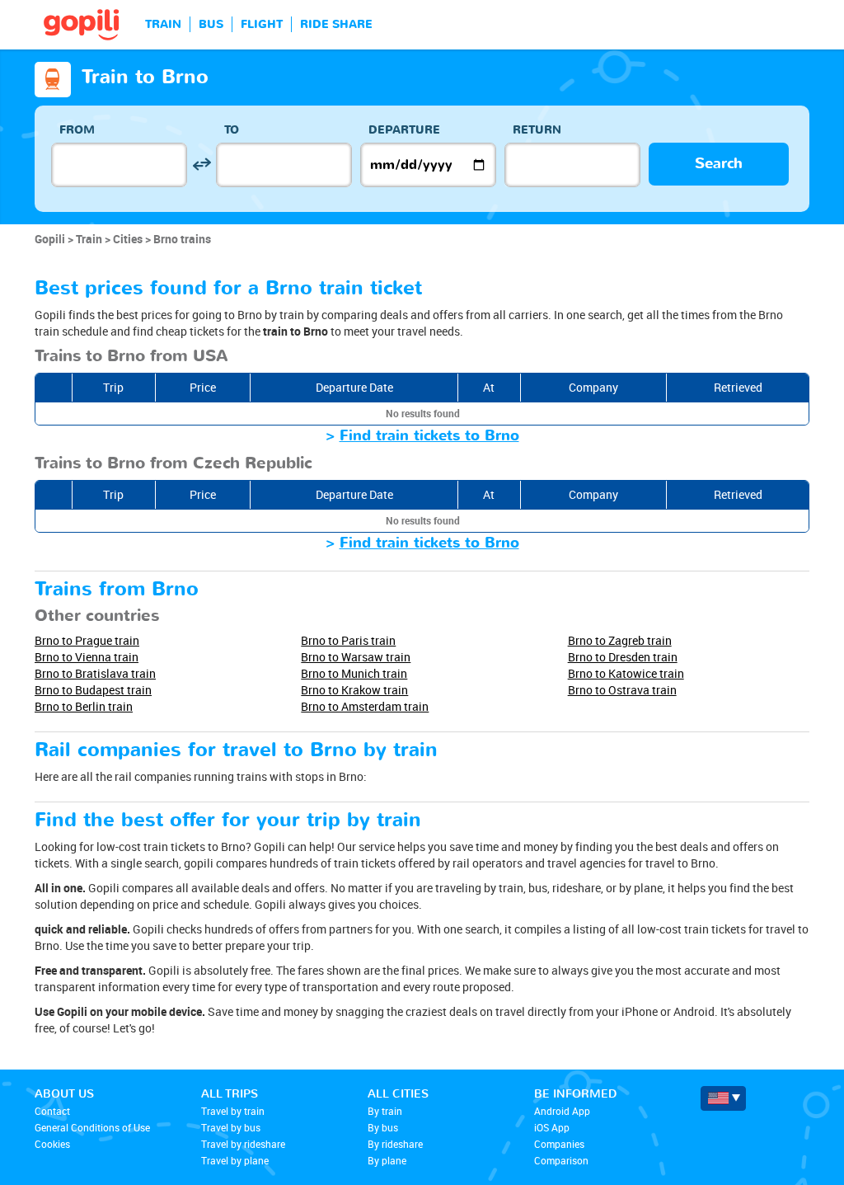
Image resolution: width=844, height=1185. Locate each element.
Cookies (52, 1143)
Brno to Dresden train (623, 657)
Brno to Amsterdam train (365, 706)
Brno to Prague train (87, 640)
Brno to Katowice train (626, 673)
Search (719, 163)
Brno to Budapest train (93, 690)
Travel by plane (235, 1160)
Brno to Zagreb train (620, 640)
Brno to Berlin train (84, 706)
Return (537, 130)
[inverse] (201, 164)
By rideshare (395, 1143)
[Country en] (723, 1098)
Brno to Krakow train (354, 690)
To (231, 130)
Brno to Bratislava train (95, 673)
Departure (404, 130)
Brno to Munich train (354, 673)
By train (385, 1110)
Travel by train (233, 1110)
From (77, 130)
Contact (52, 1110)
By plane (387, 1160)
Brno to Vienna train (86, 657)
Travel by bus (230, 1127)
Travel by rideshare (243, 1143)
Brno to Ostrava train (622, 690)
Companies (559, 1143)
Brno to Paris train (348, 640)
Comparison (561, 1160)
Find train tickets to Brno (429, 436)
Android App (562, 1110)
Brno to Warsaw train (355, 657)
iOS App (552, 1127)
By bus (383, 1127)
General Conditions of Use (92, 1127)
